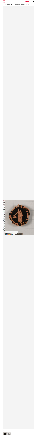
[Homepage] (4, 1)
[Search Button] (31, 1)
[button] (18, 217)
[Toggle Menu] (33, 1)
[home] (3, 4)
